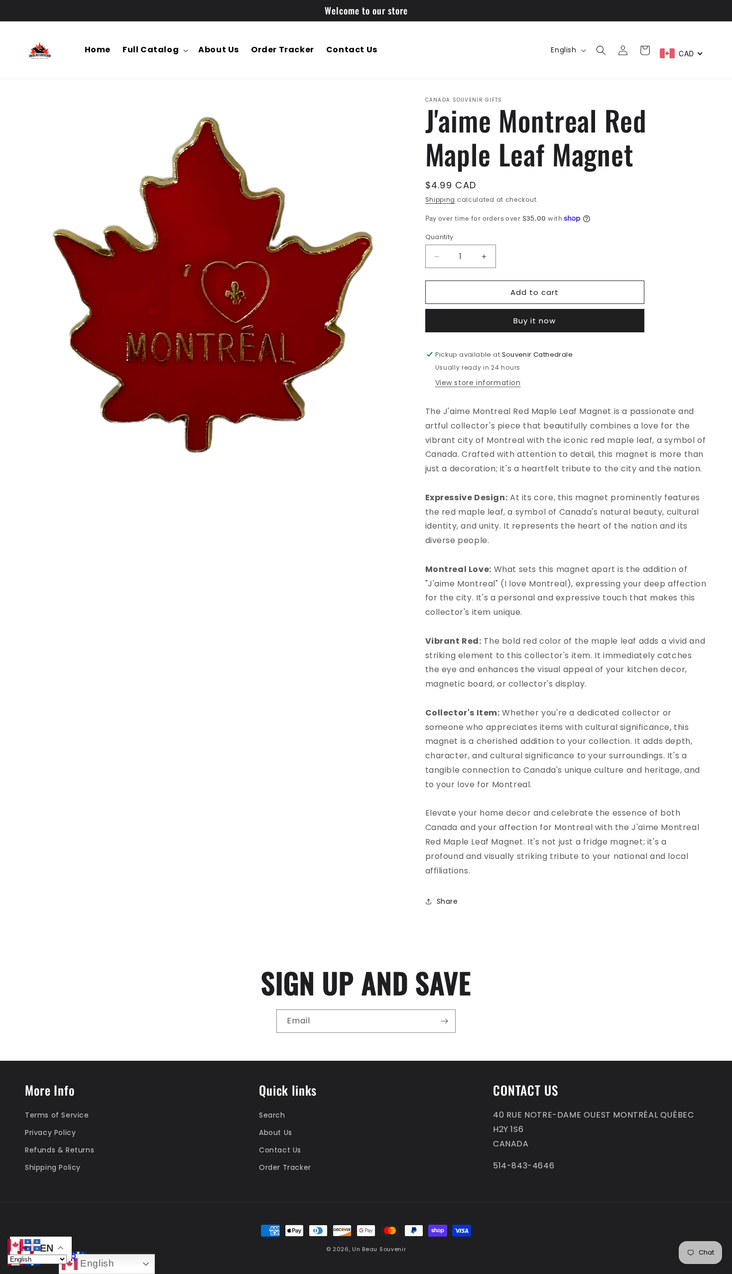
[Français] (32, 1244)
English (96, 1263)
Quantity (439, 237)
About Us (275, 1132)
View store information (478, 383)
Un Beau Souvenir (379, 1249)
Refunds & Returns (59, 1150)
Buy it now (534, 320)
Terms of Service (57, 1115)
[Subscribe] (444, 1021)
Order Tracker (285, 1167)
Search (272, 1115)
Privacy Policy (50, 1132)
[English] (15, 1244)
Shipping (440, 199)
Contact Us (280, 1150)
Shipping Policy (53, 1167)
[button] (154, 50)
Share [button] (447, 901)
